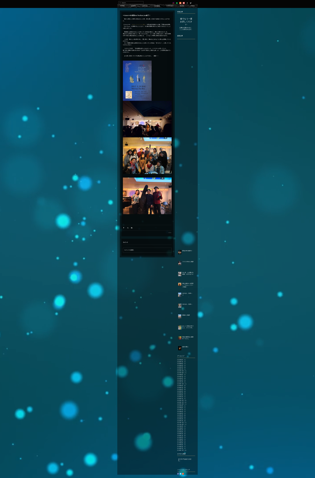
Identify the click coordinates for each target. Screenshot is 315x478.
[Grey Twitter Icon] (191, 3)
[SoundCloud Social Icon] (180, 3)
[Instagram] (173, 3)
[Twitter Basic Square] (180, 475)
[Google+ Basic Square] (183, 475)
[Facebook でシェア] (123, 229)
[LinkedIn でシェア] (131, 229)
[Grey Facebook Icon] (187, 3)
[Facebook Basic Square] (178, 475)
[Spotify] (177, 3)
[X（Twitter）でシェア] (127, 229)
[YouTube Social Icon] (184, 3)
